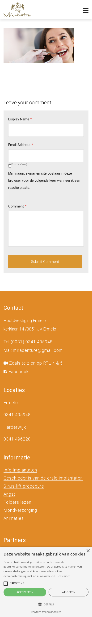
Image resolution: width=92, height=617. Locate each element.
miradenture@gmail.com (38, 350)
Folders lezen (17, 502)
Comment (17, 206)
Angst (9, 494)
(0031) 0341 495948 (32, 341)
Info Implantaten (20, 469)
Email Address (20, 145)
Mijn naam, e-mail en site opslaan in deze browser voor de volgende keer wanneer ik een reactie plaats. (44, 180)
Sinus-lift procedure (24, 486)
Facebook (18, 371)
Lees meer (63, 576)
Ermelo (11, 402)
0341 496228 (17, 438)
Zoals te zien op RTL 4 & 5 (35, 363)
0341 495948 (17, 414)
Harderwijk (15, 427)
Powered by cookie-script (46, 612)
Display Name (20, 119)
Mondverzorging (20, 510)
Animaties (14, 518)
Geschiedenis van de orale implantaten (43, 478)
